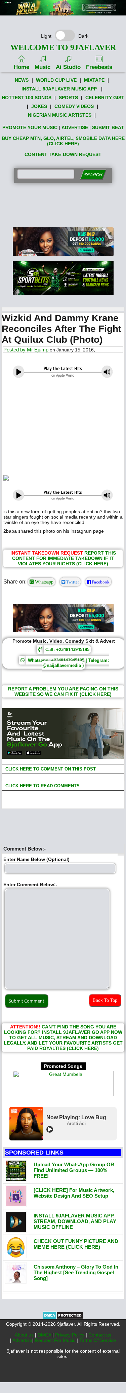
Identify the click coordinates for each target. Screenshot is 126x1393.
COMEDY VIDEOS (74, 106)
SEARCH (93, 174)
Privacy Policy (70, 1335)
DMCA (45, 1335)
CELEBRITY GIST (104, 97)
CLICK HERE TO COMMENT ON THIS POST (50, 768)
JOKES (39, 106)
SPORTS (68, 97)
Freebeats (99, 67)
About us (25, 1335)
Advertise (22, 1340)
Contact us (99, 1335)
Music (42, 67)
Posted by (15, 349)
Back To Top (105, 1000)
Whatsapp (43, 581)
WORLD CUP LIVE (56, 80)
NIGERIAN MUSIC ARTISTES (59, 115)
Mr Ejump (37, 349)
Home (21, 67)
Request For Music (56, 1340)
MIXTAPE (94, 80)
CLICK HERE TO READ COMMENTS (42, 785)
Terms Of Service (97, 1340)
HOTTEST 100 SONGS (26, 97)
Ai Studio (68, 67)
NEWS (22, 80)
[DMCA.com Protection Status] (63, 1317)
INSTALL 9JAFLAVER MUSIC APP (59, 88)
